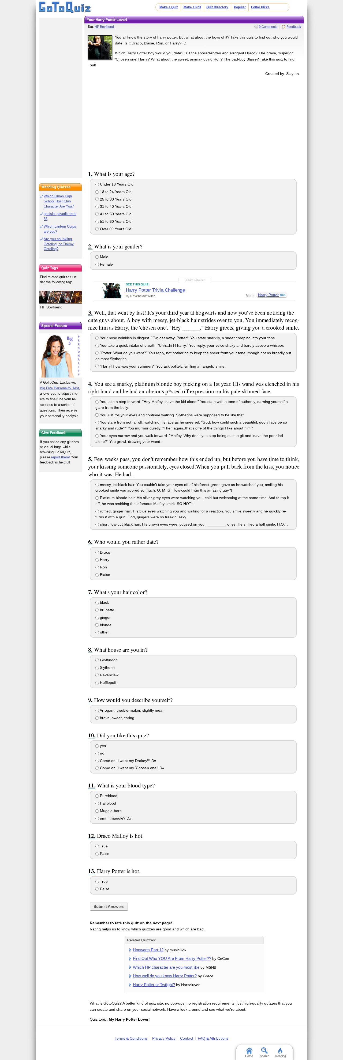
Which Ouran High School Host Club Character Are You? (59, 201)
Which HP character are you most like (166, 967)
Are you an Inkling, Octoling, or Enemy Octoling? (59, 244)
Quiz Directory (217, 7)
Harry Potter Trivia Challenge (155, 290)
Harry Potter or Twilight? (154, 984)
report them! (60, 457)
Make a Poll (192, 7)
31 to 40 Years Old (115, 206)
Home (249, 1056)
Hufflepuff (107, 682)
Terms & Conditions (131, 1038)
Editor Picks (260, 7)
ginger (105, 617)
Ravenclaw (108, 675)
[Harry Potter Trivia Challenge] (111, 290)
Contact (186, 1038)
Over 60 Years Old (115, 229)
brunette (106, 610)
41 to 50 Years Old (115, 214)
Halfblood (107, 803)
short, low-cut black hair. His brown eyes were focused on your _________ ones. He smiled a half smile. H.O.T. (193, 524)
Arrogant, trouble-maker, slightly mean (132, 710)
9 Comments (268, 27)
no (101, 753)
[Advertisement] (194, 122)
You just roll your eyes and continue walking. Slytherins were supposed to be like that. (172, 415)
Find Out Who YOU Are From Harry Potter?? (172, 958)
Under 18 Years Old (116, 184)
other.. (105, 632)
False (104, 853)
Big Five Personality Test (59, 388)
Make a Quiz (168, 7)
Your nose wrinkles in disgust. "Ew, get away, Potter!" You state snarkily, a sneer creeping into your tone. (187, 338)
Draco (104, 552)
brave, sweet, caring (116, 718)
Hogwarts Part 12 (148, 950)
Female (106, 264)
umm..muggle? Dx (115, 818)
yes (102, 746)
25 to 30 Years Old (115, 199)
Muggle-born (110, 811)
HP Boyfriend (104, 27)
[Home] (65, 7)
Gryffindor (108, 660)
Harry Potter (268, 295)
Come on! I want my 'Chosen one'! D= (131, 768)
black (104, 602)
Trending (280, 1056)
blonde (105, 625)
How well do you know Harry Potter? (165, 976)
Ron (103, 567)
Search (264, 1056)
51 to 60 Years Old (115, 221)
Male (103, 257)
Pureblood (108, 796)
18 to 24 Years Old (115, 192)
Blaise (104, 574)
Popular (240, 7)
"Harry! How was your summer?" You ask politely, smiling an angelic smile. (162, 366)
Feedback (293, 27)
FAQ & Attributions (213, 1038)
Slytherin (107, 667)
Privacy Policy (164, 1038)
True (103, 846)
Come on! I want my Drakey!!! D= (127, 761)
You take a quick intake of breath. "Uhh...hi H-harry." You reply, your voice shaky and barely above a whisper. (191, 345)
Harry (104, 559)
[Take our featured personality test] (60, 355)
